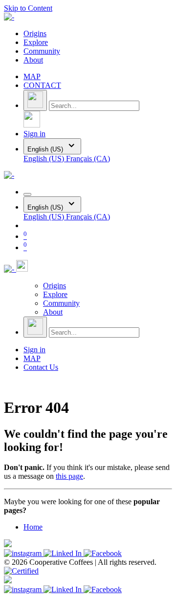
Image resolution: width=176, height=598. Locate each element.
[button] (31, 125)
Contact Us (40, 367)
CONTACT (42, 85)
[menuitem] (34, 33)
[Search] (35, 100)
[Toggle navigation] (27, 194)
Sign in (34, 133)
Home (33, 527)
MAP (32, 76)
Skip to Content (28, 8)
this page (69, 476)
